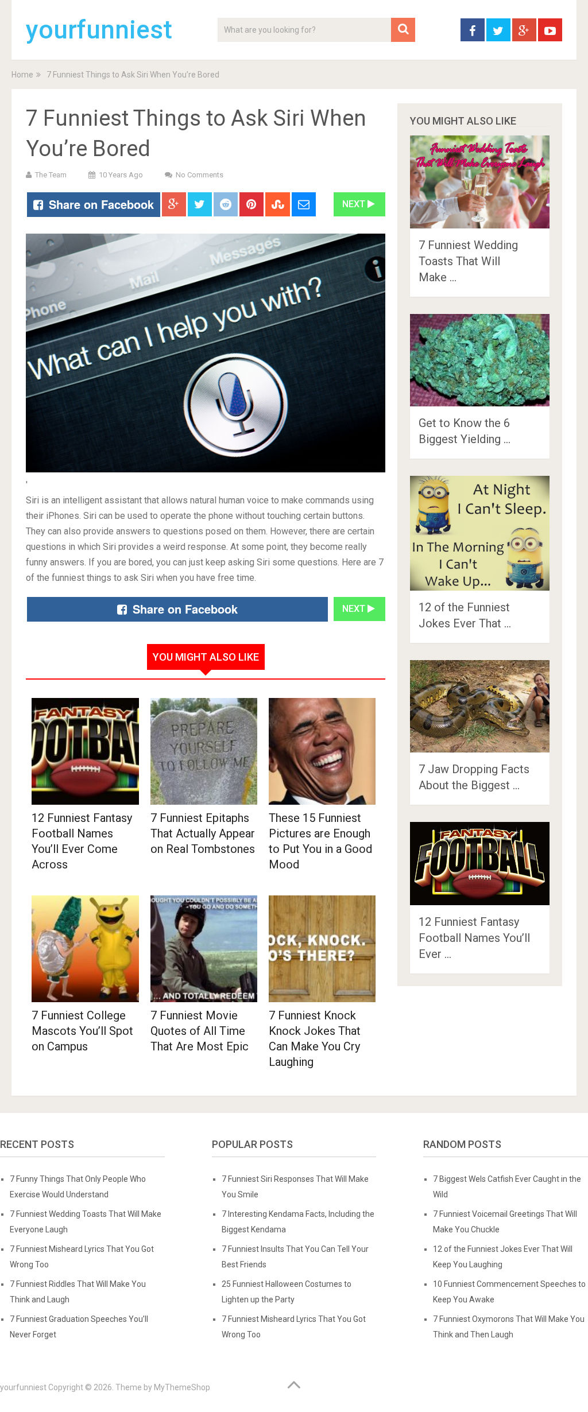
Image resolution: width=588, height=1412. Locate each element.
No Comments (199, 174)
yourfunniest (99, 29)
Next (355, 204)
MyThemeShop (182, 1387)
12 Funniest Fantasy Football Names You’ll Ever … (474, 938)
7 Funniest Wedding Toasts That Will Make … (468, 261)
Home (22, 74)
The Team (51, 174)
